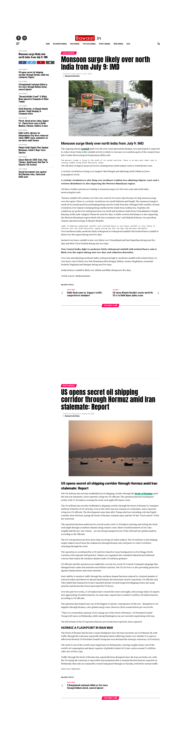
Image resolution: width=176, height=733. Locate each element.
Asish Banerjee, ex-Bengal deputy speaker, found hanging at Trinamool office (33, 111)
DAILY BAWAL (23, 51)
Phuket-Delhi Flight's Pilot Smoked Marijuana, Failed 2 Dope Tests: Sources (33, 150)
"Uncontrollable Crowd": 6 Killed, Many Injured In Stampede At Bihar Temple (34, 99)
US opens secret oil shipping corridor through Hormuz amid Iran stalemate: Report (34, 74)
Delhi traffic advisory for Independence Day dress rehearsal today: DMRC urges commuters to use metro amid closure (33, 137)
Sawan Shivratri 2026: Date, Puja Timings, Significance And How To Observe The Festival (33, 162)
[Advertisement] (72, 16)
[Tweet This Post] (31, 62)
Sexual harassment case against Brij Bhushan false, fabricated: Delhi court (32, 174)
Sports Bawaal (104, 43)
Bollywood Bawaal (60, 43)
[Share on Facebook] (23, 62)
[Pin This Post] (41, 62)
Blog (128, 43)
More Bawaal (118, 43)
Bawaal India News (72, 76)
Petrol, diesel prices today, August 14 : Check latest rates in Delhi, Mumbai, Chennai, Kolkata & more (33, 123)
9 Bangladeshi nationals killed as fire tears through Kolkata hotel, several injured (33, 87)
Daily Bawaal (74, 43)
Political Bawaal (89, 43)
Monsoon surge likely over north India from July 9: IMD (33, 55)
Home (48, 43)
